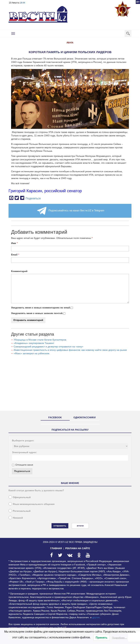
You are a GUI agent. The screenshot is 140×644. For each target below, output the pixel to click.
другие (96, 617)
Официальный (22, 497)
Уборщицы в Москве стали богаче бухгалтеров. (40, 339)
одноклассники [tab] (84, 417)
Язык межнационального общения (33, 504)
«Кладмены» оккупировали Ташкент (34, 343)
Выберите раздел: (23, 440)
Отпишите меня (24, 464)
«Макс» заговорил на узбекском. (32, 353)
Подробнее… (119, 637)
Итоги (80, 525)
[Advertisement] (70, 384)
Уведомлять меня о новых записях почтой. (37, 313)
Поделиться (33, 198)
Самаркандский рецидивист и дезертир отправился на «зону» (48, 346)
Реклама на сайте (77, 548)
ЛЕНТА (70, 43)
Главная (56, 548)
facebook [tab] (55, 417)
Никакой (18, 517)
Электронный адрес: (24, 452)
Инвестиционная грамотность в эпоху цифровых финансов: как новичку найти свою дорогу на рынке (70, 350)
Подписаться (22, 471)
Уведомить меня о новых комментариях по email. (41, 307)
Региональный (22, 511)
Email (14, 254)
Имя (13, 243)
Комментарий (19, 271)
